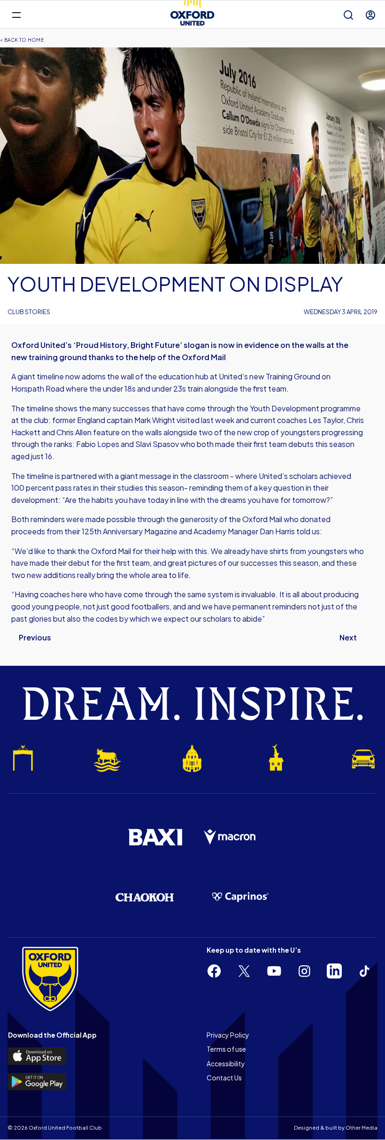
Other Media (361, 1128)
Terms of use (226, 1049)
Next (348, 637)
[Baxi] (155, 837)
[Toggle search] (348, 15)
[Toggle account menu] (370, 15)
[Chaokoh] (145, 897)
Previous (35, 637)
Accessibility (226, 1063)
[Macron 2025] (230, 837)
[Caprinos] (240, 897)
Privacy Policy (228, 1035)
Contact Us (224, 1077)
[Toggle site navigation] (16, 14)
